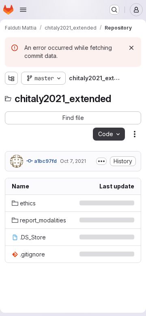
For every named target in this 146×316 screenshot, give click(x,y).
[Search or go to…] (114, 10)
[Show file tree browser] (11, 78)
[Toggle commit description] (101, 161)
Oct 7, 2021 (73, 161)
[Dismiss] (131, 48)
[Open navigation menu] (23, 9)
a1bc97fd (45, 161)
